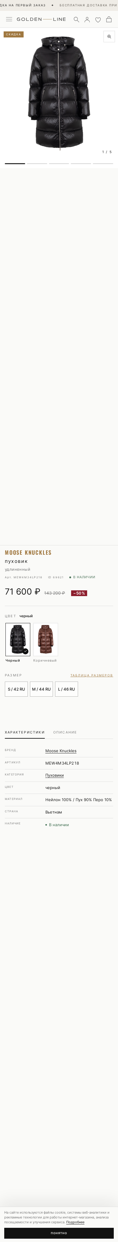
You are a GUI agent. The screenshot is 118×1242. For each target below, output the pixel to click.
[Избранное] (98, 19)
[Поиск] (76, 19)
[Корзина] (109, 19)
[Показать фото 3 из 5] (59, 163)
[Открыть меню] (9, 19)
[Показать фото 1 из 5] (15, 163)
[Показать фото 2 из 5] (37, 163)
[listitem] (17, 643)
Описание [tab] (65, 732)
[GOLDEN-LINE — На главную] (41, 18)
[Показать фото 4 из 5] (81, 163)
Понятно (59, 1233)
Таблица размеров (91, 675)
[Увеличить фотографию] (109, 36)
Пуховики (54, 775)
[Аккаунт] (87, 19)
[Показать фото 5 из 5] (103, 163)
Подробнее (75, 1222)
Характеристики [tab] (25, 732)
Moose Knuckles (61, 750)
